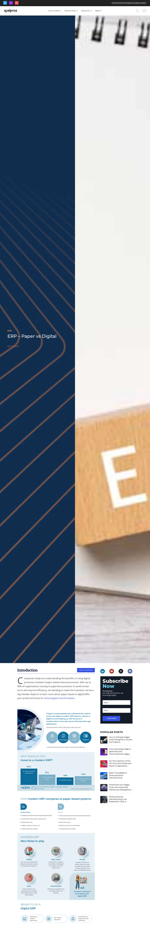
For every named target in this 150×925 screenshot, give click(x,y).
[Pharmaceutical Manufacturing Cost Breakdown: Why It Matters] (103, 799)
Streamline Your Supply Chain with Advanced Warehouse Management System (120, 787)
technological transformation (59, 698)
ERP (9, 331)
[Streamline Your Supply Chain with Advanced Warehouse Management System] (103, 787)
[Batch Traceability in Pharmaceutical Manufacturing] (103, 775)
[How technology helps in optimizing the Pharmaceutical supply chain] (103, 751)
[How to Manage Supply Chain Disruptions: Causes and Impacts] (103, 739)
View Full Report (86, 670)
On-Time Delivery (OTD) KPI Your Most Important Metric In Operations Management (120, 763)
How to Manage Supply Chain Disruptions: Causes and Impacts (120, 739)
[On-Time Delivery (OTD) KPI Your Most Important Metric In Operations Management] (103, 763)
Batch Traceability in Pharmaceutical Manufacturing (118, 775)
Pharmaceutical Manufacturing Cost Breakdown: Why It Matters (118, 799)
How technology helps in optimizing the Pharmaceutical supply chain (120, 751)
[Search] (134, 11)
